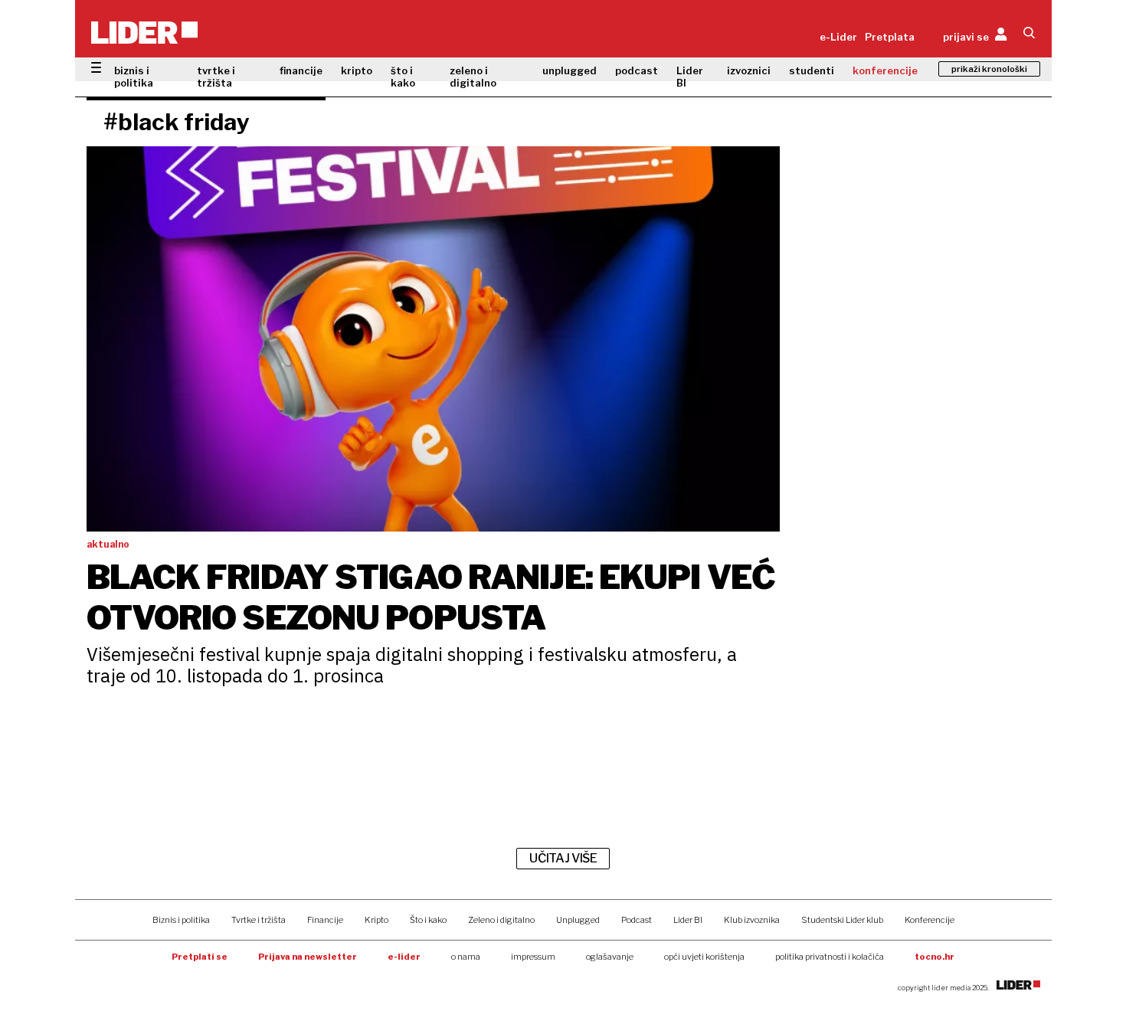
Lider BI (689, 76)
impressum (533, 956)
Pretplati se (199, 956)
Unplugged (578, 919)
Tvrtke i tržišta (258, 919)
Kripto (376, 919)
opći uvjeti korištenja (704, 956)
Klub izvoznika (752, 919)
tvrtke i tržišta (216, 76)
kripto (356, 70)
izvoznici (749, 70)
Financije (325, 919)
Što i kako (428, 919)
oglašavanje (609, 956)
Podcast (636, 919)
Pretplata (890, 37)
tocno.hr (934, 956)
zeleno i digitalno (473, 76)
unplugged (569, 70)
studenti (811, 70)
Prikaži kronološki (989, 69)
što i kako (403, 76)
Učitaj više (563, 858)
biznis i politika (133, 76)
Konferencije (929, 919)
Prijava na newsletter (307, 956)
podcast (636, 70)
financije (301, 70)
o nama (465, 956)
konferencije (885, 70)
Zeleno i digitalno (501, 919)
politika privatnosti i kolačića (829, 956)
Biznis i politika (181, 919)
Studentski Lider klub (842, 919)
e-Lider (838, 37)
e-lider (404, 956)
